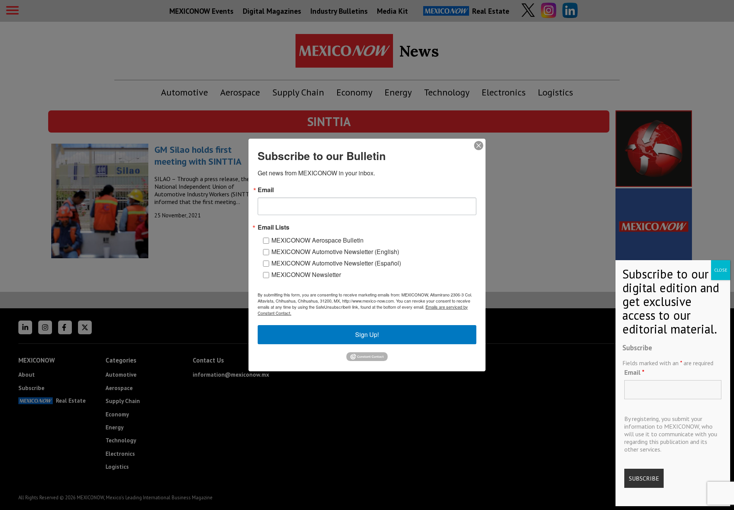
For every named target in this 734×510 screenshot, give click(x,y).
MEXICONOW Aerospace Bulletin (317, 240)
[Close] (478, 145)
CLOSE (720, 270)
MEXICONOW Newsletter (306, 274)
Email (634, 372)
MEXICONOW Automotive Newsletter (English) (335, 251)
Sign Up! (367, 334)
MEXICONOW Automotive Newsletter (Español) (336, 263)
